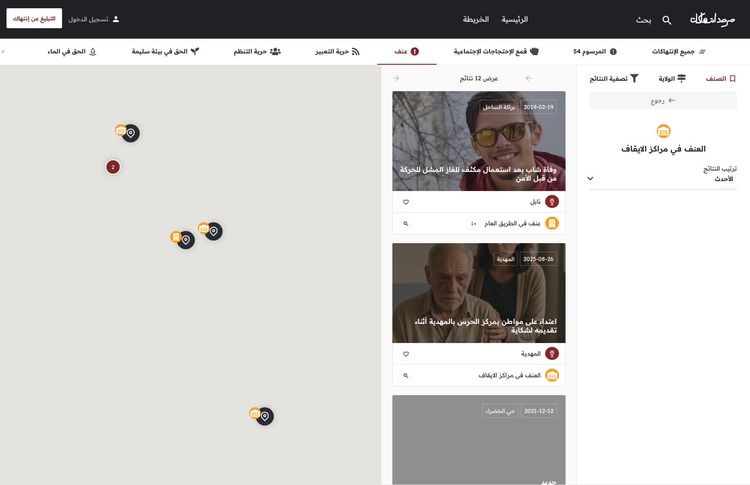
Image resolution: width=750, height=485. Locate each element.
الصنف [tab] (716, 78)
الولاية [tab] (667, 78)
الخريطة (476, 18)
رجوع (657, 100)
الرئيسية (515, 18)
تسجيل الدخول (89, 19)
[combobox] (663, 179)
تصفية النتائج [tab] (609, 78)
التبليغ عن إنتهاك (34, 18)
